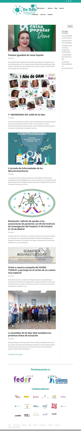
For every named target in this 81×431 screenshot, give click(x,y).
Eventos (61, 8)
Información (40, 8)
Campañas (35, 14)
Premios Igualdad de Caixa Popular (26, 55)
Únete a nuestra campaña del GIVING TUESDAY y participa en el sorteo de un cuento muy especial (31, 270)
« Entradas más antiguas (15, 354)
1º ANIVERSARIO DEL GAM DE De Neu (26, 114)
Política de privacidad (14, 427)
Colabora (50, 14)
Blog (56, 8)
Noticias (50, 8)
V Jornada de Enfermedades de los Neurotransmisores (25, 169)
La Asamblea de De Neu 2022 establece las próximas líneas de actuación (29, 334)
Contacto (42, 14)
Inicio (33, 8)
